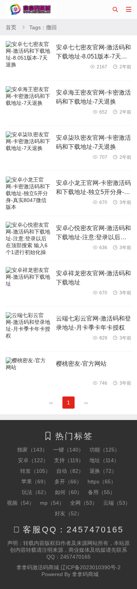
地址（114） (104, 460)
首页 (11, 27)
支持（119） (69, 460)
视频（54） (20, 503)
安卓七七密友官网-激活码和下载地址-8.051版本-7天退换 (93, 56)
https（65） (102, 481)
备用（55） (101, 492)
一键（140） (68, 450)
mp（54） (52, 503)
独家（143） (32, 450)
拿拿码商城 (85, 574)
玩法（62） (35, 492)
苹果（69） (35, 481)
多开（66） (68, 481)
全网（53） (83, 503)
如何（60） (68, 492)
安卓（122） (33, 460)
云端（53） (117, 503)
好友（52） (68, 513)
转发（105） (35, 471)
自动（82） (70, 471)
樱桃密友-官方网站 (81, 363)
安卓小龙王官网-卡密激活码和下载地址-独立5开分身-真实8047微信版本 (93, 192)
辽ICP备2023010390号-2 (91, 567)
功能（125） (104, 450)
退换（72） (103, 471)
